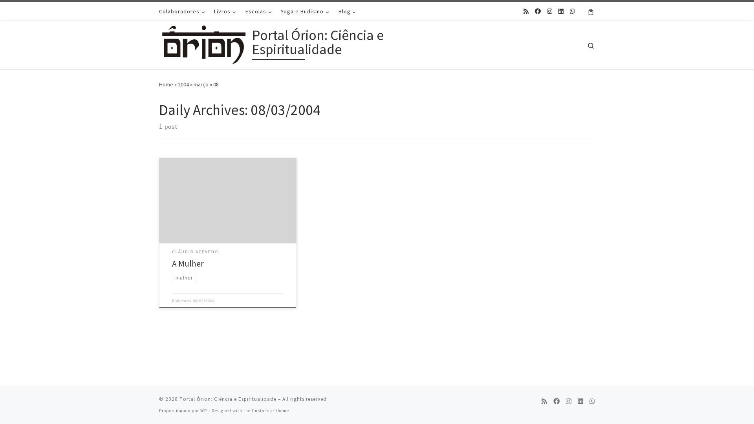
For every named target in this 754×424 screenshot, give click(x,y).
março (201, 84)
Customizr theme (270, 410)
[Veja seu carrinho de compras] (591, 11)
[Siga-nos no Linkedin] (561, 11)
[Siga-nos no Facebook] (538, 11)
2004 (183, 84)
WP (203, 410)
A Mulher (188, 263)
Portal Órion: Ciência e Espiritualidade (227, 399)
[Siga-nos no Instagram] (549, 11)
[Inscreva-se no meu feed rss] (526, 11)
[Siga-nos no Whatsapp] (572, 11)
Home (166, 84)
